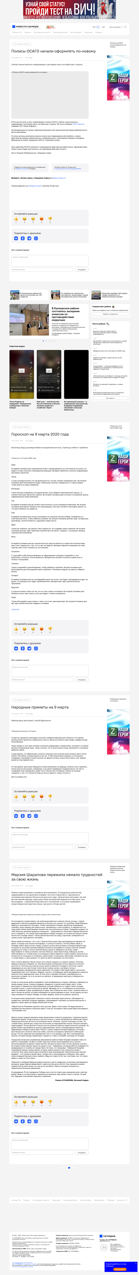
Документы (122, 1200)
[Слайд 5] (54, 340)
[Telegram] (29, 238)
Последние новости (42, 32)
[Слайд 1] (43, 340)
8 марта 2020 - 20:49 (17, 885)
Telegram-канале (21, 169)
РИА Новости (78, 124)
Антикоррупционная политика (22, 1262)
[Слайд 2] (46, 340)
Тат (103, 27)
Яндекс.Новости (59, 178)
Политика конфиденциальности (22, 1266)
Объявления (99, 1200)
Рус (94, 27)
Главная (27, 32)
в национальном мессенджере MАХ (67, 169)
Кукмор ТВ (16, 32)
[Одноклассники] (23, 238)
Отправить (82, 270)
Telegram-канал (35, 186)
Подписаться (120, 1269)
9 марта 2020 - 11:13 (16, 57)
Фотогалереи (75, 32)
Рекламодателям (60, 32)
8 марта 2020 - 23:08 (17, 440)
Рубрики (98, 32)
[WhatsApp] (36, 238)
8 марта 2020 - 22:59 (17, 713)
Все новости (110, 398)
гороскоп (15, 609)
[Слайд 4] (51, 340)
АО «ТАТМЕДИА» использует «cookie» (24, 1264)
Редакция (88, 32)
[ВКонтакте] (16, 238)
